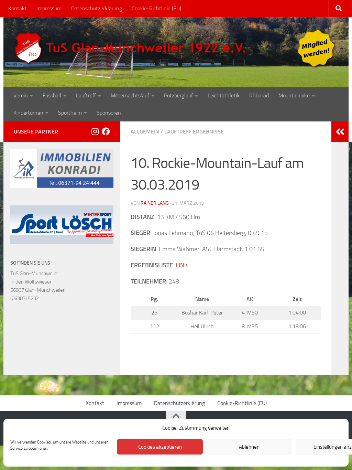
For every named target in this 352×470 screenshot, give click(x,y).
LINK (182, 265)
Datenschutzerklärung (96, 8)
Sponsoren (109, 112)
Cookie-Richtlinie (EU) (156, 8)
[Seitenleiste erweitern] (340, 131)
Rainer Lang (155, 203)
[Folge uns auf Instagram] (95, 131)
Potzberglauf (178, 95)
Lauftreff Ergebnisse (194, 131)
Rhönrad (259, 95)
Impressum (49, 8)
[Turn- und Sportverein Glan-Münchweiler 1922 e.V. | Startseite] (132, 48)
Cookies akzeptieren (160, 447)
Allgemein (145, 131)
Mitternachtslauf (130, 95)
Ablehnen (249, 447)
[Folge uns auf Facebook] (106, 131)
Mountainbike (294, 95)
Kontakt (17, 8)
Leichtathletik (224, 95)
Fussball (52, 95)
